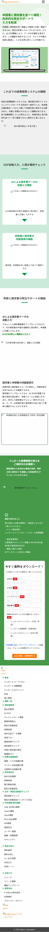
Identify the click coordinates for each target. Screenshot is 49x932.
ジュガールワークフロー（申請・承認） (25, 623)
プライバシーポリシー (27, 644)
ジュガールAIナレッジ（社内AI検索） (24, 634)
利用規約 (10, 644)
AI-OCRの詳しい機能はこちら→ (16, 334)
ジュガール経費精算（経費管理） (24, 629)
